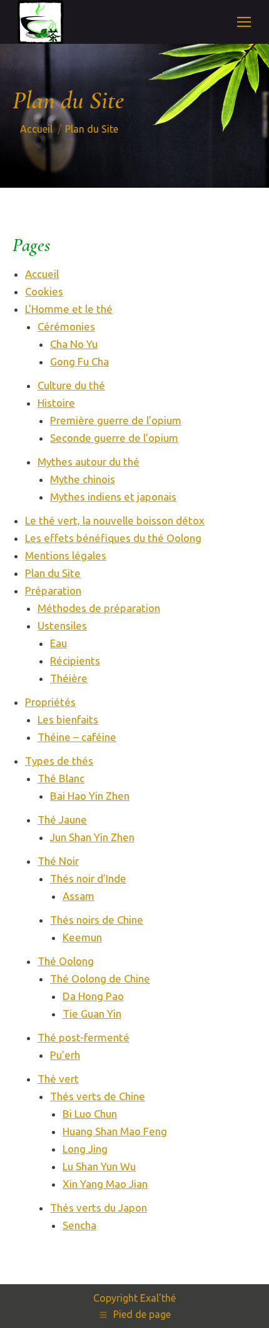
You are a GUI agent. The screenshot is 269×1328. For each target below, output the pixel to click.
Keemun (82, 937)
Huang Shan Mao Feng (115, 1131)
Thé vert (58, 1079)
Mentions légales (65, 555)
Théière (69, 678)
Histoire (56, 403)
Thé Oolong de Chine (100, 978)
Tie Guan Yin (92, 1013)
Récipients (75, 661)
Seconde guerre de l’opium (114, 438)
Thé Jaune (62, 819)
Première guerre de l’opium (115, 420)
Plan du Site (53, 573)
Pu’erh (65, 1055)
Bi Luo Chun (90, 1114)
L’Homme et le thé (69, 309)
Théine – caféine (77, 737)
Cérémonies (66, 326)
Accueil (42, 274)
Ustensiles (62, 625)
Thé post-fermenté (83, 1037)
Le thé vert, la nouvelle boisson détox (115, 520)
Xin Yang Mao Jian (105, 1184)
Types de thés (59, 761)
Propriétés (50, 702)
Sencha (79, 1225)
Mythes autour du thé (89, 461)
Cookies (44, 291)
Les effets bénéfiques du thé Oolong (113, 538)
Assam (78, 896)
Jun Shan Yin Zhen (92, 837)
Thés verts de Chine (97, 1096)
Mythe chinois (82, 479)
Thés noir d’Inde (88, 878)
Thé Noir (58, 861)
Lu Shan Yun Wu (99, 1166)
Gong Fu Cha (79, 361)
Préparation (53, 590)
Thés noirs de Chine (96, 920)
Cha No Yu (74, 344)
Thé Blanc (61, 778)
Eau (58, 643)
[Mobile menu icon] (243, 21)
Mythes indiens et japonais (113, 497)
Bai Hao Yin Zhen (89, 796)
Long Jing (85, 1149)
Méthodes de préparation (99, 608)
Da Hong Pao (93, 996)
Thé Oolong (66, 961)
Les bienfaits (68, 719)
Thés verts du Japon (98, 1207)
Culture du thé (71, 385)
